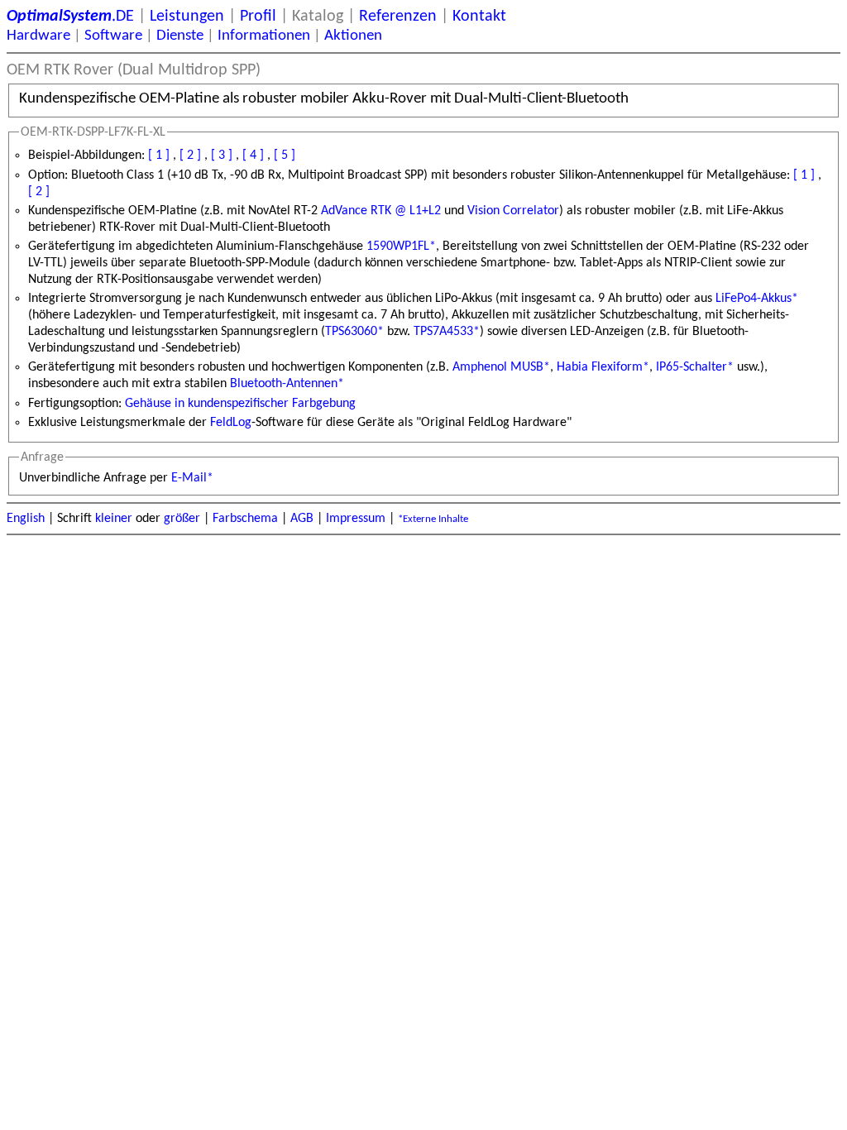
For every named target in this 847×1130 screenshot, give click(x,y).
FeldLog (230, 422)
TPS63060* (354, 331)
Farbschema (245, 518)
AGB (301, 518)
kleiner (113, 518)
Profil (258, 16)
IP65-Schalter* (695, 367)
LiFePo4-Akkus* (756, 298)
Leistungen (187, 16)
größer (182, 518)
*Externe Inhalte (433, 519)
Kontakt (479, 16)
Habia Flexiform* (603, 367)
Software (113, 36)
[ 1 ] (159, 155)
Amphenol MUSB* (501, 367)
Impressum (355, 518)
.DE (70, 16)
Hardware (38, 36)
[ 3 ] (221, 155)
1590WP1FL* (401, 246)
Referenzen (398, 16)
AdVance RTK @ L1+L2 (381, 211)
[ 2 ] (190, 155)
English (26, 518)
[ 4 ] (253, 155)
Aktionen (353, 36)
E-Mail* (192, 478)
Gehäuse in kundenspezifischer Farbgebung (240, 403)
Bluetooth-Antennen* (287, 383)
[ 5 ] (284, 155)
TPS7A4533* (447, 331)
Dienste (179, 36)
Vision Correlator (513, 211)
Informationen (264, 36)
